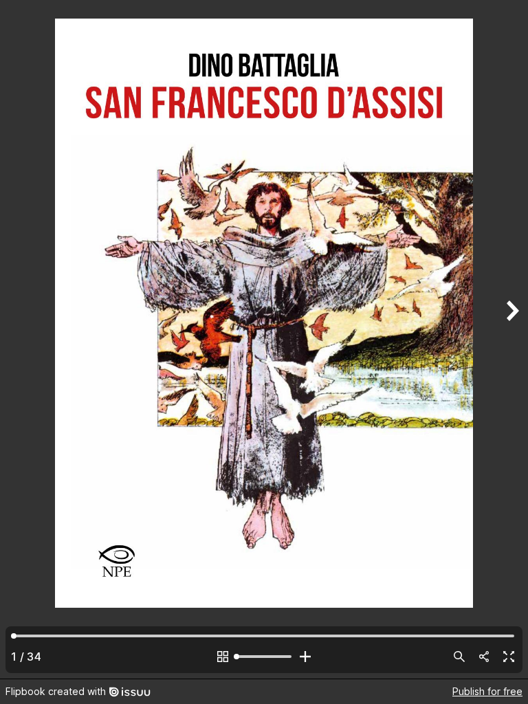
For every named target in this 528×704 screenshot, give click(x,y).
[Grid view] (223, 656)
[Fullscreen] (509, 656)
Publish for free (487, 691)
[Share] (484, 656)
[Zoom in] (305, 656)
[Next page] (511, 339)
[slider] (264, 656)
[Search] (459, 656)
